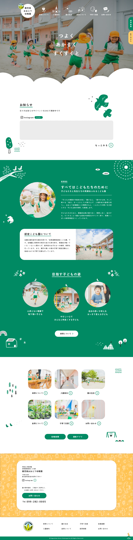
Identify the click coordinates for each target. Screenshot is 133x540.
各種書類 (55, 436)
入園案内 (46, 528)
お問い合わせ (103, 528)
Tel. (24, 501)
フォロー (38, 117)
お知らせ (26, 105)
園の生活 (64, 524)
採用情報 (83, 528)
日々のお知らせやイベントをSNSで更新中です (40, 110)
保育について (48, 524)
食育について (66, 528)
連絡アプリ (78, 436)
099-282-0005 (36, 501)
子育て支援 (84, 524)
